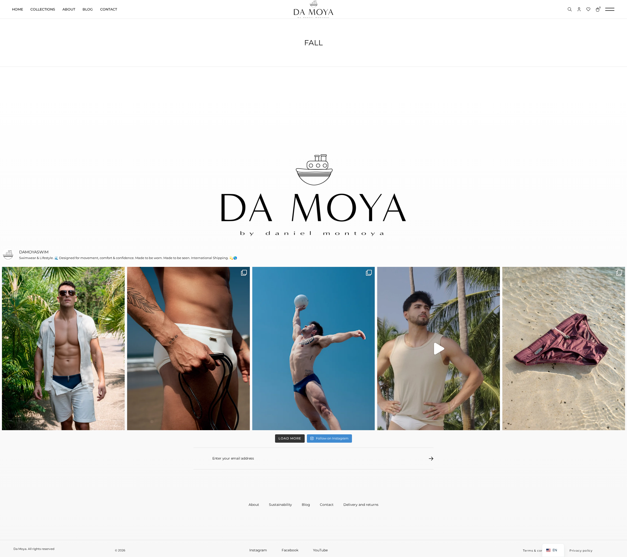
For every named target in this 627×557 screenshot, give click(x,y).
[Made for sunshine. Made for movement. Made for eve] (563, 348)
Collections (42, 9)
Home (17, 9)
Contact (108, 9)
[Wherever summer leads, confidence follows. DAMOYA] (438, 348)
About (68, 9)
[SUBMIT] (431, 458)
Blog (88, 9)
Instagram (258, 550)
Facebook (290, 550)
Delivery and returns (360, 504)
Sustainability (280, 504)
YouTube (320, 550)
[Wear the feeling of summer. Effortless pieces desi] (63, 348)
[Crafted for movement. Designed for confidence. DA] (313, 348)
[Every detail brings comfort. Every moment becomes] (188, 348)
